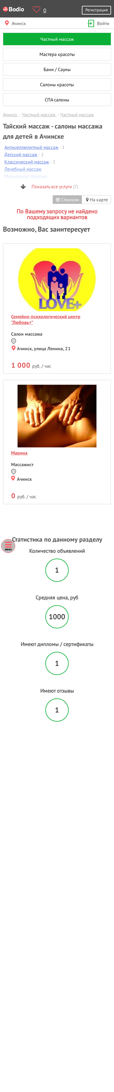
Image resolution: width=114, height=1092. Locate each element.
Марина (19, 453)
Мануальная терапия (25, 176)
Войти (103, 23)
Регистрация (96, 9)
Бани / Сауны (57, 69)
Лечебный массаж (23, 169)
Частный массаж (57, 39)
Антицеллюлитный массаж (31, 147)
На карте (98, 199)
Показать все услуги (54, 186)
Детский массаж (20, 154)
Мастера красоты (57, 54)
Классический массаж (26, 162)
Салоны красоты (57, 84)
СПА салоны (57, 100)
